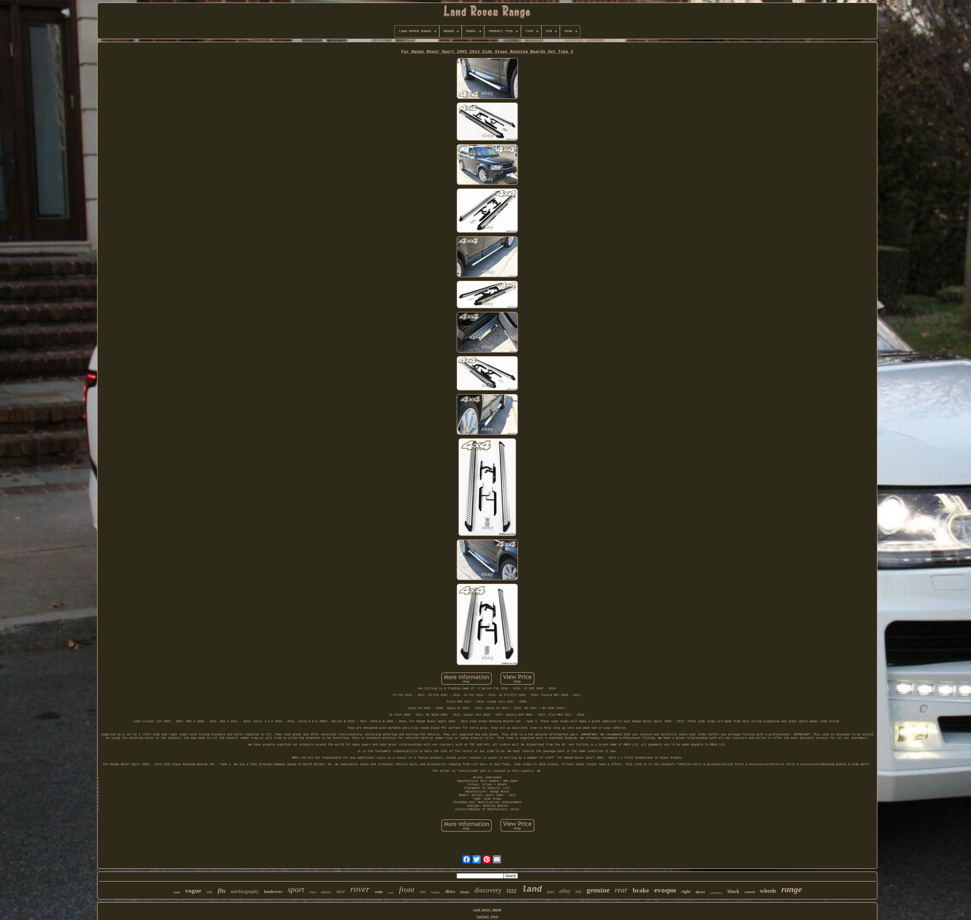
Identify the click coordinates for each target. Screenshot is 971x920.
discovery (488, 890)
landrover (273, 891)
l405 (176, 892)
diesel (700, 892)
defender (326, 892)
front (406, 889)
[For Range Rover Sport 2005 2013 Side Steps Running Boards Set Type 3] (487, 79)
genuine (598, 890)
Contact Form (487, 917)
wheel (312, 892)
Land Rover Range (487, 910)
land (532, 889)
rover (360, 889)
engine (435, 892)
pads (391, 892)
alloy (564, 891)
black (733, 891)
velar (379, 892)
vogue (193, 890)
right (686, 891)
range (791, 889)
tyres (550, 892)
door (341, 891)
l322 (512, 891)
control (749, 892)
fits (222, 890)
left (579, 891)
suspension (716, 892)
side (209, 892)
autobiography (245, 891)
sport (296, 889)
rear (621, 890)
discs (450, 891)
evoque (665, 890)
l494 (423, 892)
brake (641, 890)
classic (464, 892)
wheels (768, 891)
